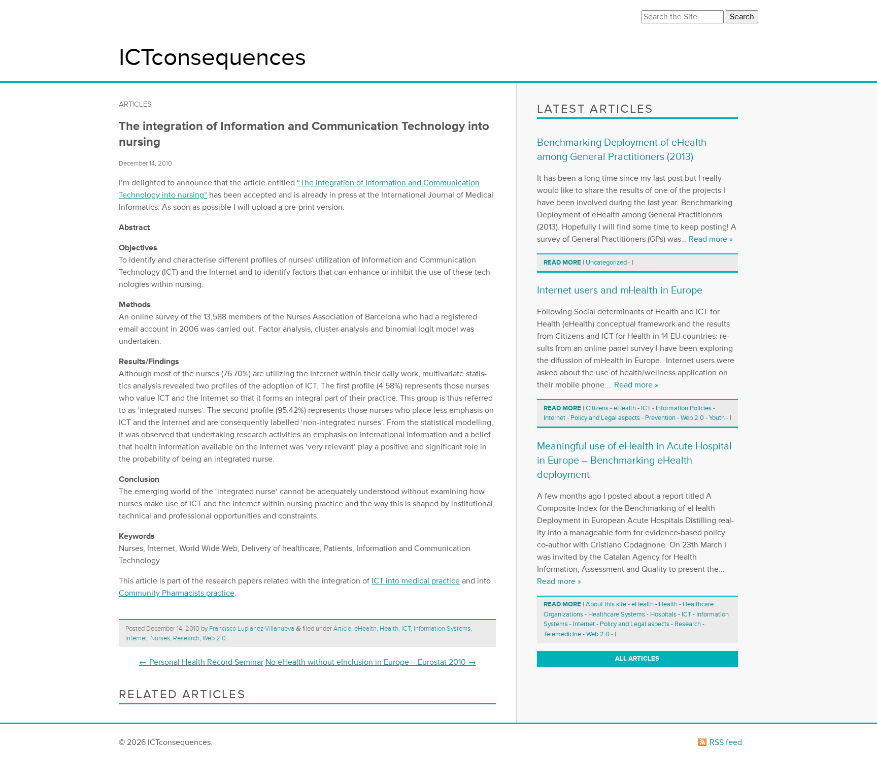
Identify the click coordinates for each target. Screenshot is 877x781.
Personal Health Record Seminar (201, 662)
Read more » (711, 239)
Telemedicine (562, 634)
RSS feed (726, 742)
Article (342, 629)
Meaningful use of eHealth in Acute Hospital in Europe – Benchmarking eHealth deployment (634, 460)
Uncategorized (606, 262)
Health (389, 629)
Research (186, 638)
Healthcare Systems (616, 614)
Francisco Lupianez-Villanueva (251, 629)
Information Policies (684, 408)
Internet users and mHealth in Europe (619, 290)
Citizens (597, 408)
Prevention (660, 418)
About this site (606, 604)
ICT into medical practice (416, 581)
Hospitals (663, 614)
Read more (562, 262)
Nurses (160, 638)
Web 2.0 (214, 638)
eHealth (365, 629)
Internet (136, 638)
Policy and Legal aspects (605, 418)
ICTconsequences (212, 58)
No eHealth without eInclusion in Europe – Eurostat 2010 (370, 662)
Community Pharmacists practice (176, 593)
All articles (637, 659)
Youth (717, 418)
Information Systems (442, 629)
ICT (406, 629)
